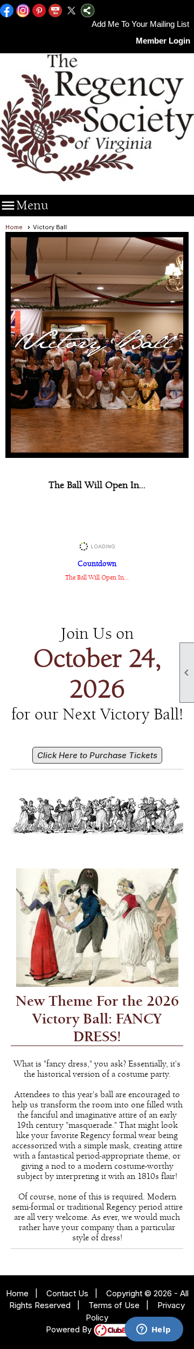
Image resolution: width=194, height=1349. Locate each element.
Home (14, 227)
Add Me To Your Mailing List (140, 24)
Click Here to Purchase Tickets (97, 755)
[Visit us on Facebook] (6, 11)
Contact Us (67, 1293)
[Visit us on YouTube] (55, 11)
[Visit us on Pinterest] (39, 11)
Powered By (70, 1329)
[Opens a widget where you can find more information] (153, 1330)
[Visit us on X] (71, 11)
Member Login (163, 40)
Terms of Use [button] (114, 1305)
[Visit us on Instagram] (23, 11)
